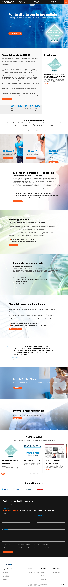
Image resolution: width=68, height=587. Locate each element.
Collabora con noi (51, 510)
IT (62, 1)
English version (43, 579)
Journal (42, 576)
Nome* (4, 515)
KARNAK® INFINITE (56, 572)
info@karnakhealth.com (35, 569)
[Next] (4, 474)
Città (4, 524)
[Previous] (2, 474)
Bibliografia (42, 575)
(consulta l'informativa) (46, 544)
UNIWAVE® (55, 569)
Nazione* (40, 524)
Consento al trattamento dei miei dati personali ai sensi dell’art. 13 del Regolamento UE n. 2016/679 (27, 544)
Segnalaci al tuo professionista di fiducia (32, 510)
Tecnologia (42, 572)
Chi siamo (42, 571)
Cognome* (40, 515)
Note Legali (5, 579)
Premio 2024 (43, 573)
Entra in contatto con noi (11, 510)
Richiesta (6, 529)
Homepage (42, 569)
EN (62, 2)
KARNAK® (55, 571)
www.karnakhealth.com (34, 571)
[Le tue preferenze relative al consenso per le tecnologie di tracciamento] (66, 585)
